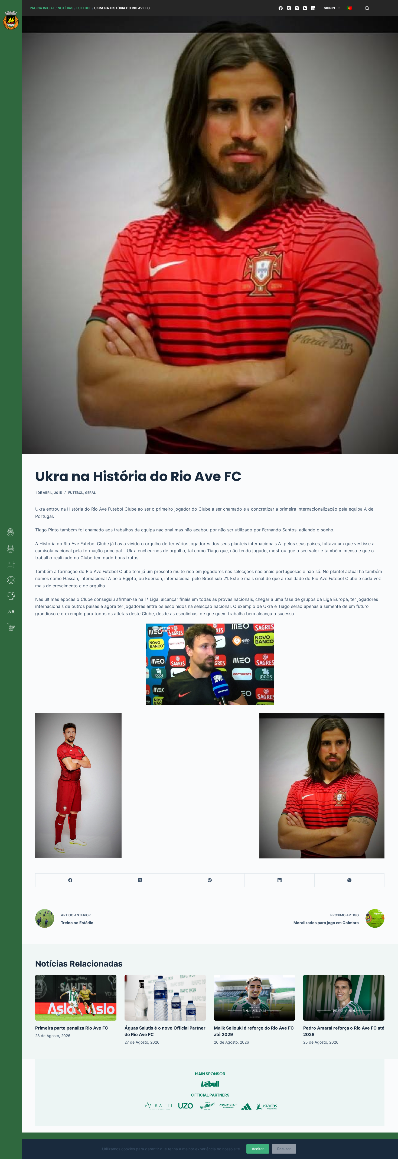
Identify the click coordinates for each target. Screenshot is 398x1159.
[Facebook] (281, 8)
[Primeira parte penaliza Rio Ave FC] (75, 998)
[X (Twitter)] (289, 8)
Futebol (83, 8)
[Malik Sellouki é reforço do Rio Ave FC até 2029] (254, 998)
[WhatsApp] (349, 880)
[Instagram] (297, 8)
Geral (90, 493)
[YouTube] (305, 8)
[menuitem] (349, 8)
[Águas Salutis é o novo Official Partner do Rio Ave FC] (165, 998)
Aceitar (258, 1149)
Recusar (284, 1149)
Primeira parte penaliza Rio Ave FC (71, 1028)
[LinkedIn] (313, 8)
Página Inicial (42, 8)
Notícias (65, 8)
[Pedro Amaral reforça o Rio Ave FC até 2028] (343, 998)
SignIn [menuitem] (329, 8)
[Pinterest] (210, 880)
